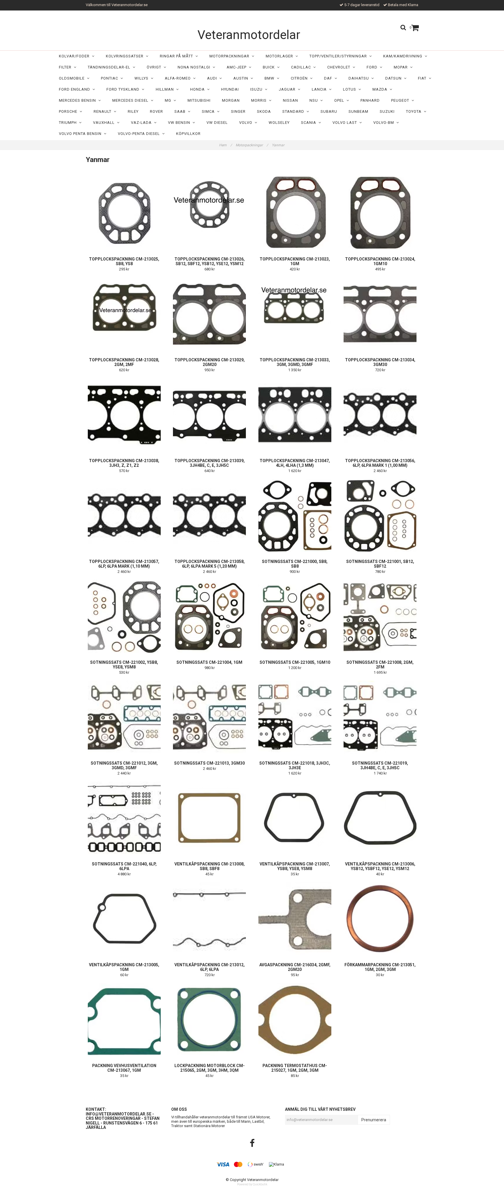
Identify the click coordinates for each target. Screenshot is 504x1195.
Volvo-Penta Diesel (140, 133)
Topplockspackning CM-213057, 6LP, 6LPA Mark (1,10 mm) (124, 564)
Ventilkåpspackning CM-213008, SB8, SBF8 (209, 866)
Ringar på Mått (177, 56)
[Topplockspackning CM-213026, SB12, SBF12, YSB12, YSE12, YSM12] (209, 213)
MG (169, 100)
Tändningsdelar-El (110, 67)
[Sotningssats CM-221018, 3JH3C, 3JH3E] (294, 717)
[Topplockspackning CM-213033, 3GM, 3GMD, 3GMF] (294, 313)
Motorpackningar (230, 56)
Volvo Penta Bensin (81, 133)
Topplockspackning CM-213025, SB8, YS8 (124, 261)
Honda (198, 89)
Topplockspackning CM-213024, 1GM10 (380, 261)
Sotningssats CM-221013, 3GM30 (209, 763)
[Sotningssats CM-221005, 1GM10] (294, 616)
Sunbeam (358, 111)
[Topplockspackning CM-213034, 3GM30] (380, 313)
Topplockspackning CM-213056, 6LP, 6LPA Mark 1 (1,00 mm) (380, 463)
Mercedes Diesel (131, 100)
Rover (156, 111)
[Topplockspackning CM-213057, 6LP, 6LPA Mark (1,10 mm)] (124, 515)
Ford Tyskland (124, 89)
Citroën (300, 78)
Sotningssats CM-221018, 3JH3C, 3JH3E (294, 765)
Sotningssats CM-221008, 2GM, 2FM (380, 664)
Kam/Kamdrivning (404, 56)
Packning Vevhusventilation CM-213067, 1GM (124, 1068)
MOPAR (402, 67)
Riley (133, 111)
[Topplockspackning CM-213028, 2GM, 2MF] (124, 313)
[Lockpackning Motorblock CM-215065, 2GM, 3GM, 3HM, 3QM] (209, 1019)
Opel (340, 100)
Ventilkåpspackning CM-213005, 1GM (124, 967)
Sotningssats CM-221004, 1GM (209, 662)
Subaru (329, 111)
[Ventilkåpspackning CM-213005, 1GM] (124, 918)
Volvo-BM (384, 122)
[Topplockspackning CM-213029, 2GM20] (209, 313)
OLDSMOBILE (73, 78)
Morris (260, 100)
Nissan (290, 100)
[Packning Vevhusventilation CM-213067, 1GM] (124, 1019)
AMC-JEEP (238, 67)
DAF (329, 78)
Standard (294, 111)
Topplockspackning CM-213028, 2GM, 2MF (124, 362)
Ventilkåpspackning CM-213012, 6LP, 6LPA (209, 967)
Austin (242, 78)
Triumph (69, 122)
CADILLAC (302, 67)
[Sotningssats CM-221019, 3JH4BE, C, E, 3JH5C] (380, 717)
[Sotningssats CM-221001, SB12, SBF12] (380, 515)
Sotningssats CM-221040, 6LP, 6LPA (124, 866)
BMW (271, 78)
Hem (225, 145)
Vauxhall (105, 122)
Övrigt (155, 67)
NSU (314, 100)
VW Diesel (217, 122)
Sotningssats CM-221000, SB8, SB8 (295, 564)
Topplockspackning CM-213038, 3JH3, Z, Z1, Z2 (124, 463)
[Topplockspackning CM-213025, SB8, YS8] (124, 213)
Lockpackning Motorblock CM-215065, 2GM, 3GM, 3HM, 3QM (209, 1068)
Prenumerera (373, 1119)
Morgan (231, 100)
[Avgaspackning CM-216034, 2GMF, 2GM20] (294, 918)
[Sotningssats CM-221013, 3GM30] (209, 717)
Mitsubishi (199, 100)
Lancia (320, 89)
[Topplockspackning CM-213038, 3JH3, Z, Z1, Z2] (124, 414)
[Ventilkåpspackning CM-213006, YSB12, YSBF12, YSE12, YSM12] (380, 818)
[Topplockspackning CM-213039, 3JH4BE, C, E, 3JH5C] (209, 414)
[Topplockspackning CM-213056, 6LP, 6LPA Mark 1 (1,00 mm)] (380, 414)
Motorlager (280, 56)
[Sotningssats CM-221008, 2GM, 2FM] (380, 616)
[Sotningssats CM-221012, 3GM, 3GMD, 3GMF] (124, 717)
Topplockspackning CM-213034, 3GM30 (380, 362)
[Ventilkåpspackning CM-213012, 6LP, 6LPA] (209, 918)
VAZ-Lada (142, 122)
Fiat (423, 78)
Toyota (415, 111)
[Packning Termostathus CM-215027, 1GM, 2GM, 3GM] (294, 1019)
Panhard (370, 100)
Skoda (264, 111)
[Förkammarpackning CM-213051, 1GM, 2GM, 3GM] (380, 918)
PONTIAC (110, 78)
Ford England (75, 89)
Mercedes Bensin (78, 100)
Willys (142, 78)
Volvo (247, 122)
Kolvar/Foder (75, 56)
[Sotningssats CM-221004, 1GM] (209, 616)
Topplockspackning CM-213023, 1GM (295, 261)
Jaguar (288, 89)
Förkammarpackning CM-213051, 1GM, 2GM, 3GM (380, 967)
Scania (309, 122)
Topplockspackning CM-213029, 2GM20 (209, 362)
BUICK (270, 67)
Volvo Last (345, 122)
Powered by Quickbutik (252, 1184)
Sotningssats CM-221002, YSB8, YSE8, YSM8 (124, 664)
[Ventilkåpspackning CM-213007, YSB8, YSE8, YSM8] (294, 818)
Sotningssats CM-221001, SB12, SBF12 (380, 564)
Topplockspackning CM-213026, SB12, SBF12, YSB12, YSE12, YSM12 (209, 261)
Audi (213, 78)
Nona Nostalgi (195, 67)
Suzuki (387, 111)
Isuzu (257, 89)
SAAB (181, 111)
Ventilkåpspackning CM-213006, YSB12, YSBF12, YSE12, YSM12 (380, 866)
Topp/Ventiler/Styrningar (339, 56)
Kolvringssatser (126, 56)
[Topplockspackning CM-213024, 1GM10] (380, 213)
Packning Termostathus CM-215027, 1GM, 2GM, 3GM (294, 1068)
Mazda (381, 89)
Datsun (394, 78)
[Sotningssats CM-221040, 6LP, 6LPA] (124, 818)
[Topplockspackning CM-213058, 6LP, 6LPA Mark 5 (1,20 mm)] (209, 515)
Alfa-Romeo (179, 78)
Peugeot (401, 100)
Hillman (166, 89)
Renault (104, 111)
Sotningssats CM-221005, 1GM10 (295, 662)
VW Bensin (180, 122)
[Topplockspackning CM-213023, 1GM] (294, 213)
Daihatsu (360, 78)
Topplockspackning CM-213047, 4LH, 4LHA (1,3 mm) (295, 463)
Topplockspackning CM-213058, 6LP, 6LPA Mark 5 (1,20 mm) (209, 564)
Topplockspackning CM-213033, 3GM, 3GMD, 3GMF (295, 362)
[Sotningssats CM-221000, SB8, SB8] (294, 515)
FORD (373, 67)
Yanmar (278, 145)
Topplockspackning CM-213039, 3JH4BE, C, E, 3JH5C (209, 463)
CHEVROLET (340, 67)
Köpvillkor (188, 133)
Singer (238, 111)
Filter (66, 67)
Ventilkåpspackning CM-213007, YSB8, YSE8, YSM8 (295, 866)
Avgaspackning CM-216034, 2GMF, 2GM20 (294, 967)
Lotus (350, 89)
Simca (209, 111)
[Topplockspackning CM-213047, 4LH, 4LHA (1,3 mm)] (294, 414)
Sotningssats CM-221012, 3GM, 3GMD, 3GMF (124, 765)
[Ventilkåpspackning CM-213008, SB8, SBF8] (209, 818)
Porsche (69, 111)
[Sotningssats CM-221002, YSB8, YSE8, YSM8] (124, 616)
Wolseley (279, 122)
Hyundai (230, 89)
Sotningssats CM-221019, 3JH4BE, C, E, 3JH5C (380, 765)
